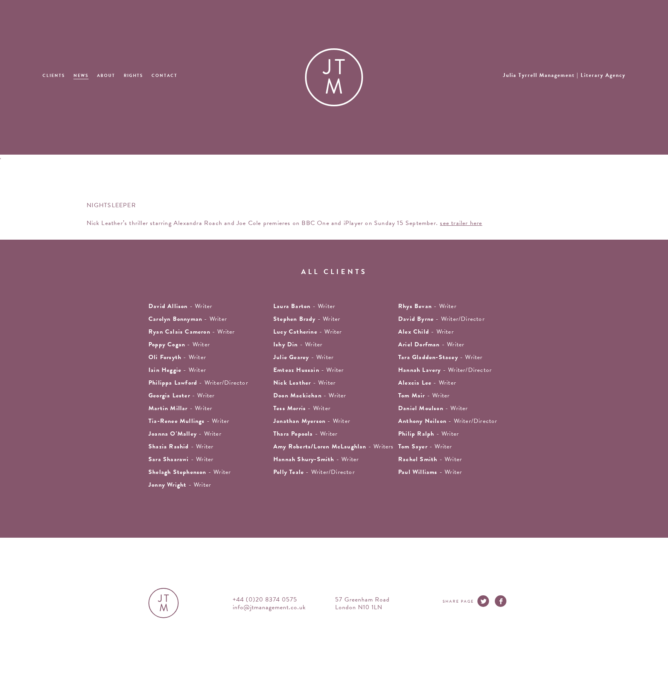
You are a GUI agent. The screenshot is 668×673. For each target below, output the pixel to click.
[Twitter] (483, 601)
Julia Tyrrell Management (564, 75)
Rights (133, 75)
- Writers (333, 446)
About (106, 75)
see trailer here (461, 223)
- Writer (304, 306)
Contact (164, 75)
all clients (334, 271)
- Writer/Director (441, 319)
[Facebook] (500, 601)
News (81, 75)
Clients (54, 75)
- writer (180, 306)
